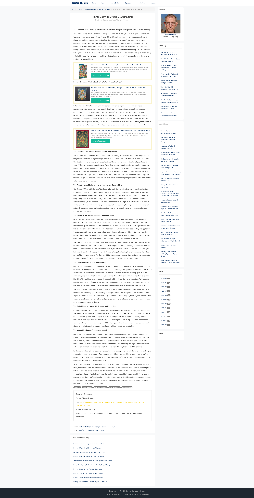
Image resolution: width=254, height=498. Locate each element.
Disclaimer (127, 491)
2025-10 (164, 320)
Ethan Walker (170, 35)
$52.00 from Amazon (101, 75)
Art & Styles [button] (115, 3)
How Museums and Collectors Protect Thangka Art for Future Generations (170, 193)
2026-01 (164, 308)
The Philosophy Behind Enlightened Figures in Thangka (168, 139)
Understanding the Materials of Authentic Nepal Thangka (92, 465)
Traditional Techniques (100, 387)
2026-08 (164, 278)
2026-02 (164, 304)
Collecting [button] (141, 3)
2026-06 (164, 287)
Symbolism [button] (129, 3)
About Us (118, 491)
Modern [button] (153, 3)
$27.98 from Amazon (100, 141)
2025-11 (164, 316)
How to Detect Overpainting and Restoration (88, 477)
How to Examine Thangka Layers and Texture (98, 427)
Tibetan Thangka (80, 3)
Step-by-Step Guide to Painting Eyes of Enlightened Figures (170, 254)
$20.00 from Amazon (101, 100)
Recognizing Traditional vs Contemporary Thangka (90, 482)
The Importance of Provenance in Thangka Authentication (92, 460)
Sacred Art (77, 387)
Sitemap (142, 491)
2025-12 (164, 312)
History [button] (103, 3)
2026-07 (164, 282)
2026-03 (164, 299)
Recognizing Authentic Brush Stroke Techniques (89, 452)
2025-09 (164, 325)
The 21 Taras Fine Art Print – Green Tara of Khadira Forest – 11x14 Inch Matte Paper (120, 130)
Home (94, 3)
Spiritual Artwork (127, 387)
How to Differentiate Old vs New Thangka (87, 448)
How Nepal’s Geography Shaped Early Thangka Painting (169, 68)
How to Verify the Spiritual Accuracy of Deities (88, 456)
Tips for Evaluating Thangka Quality (91, 430)
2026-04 (164, 295)
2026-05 (164, 291)
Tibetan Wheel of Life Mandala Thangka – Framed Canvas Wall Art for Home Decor (120, 65)
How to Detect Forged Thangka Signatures (87, 469)
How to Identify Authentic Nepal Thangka (94, 9)
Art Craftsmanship (114, 387)
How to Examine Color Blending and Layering (88, 473)
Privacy (135, 491)
